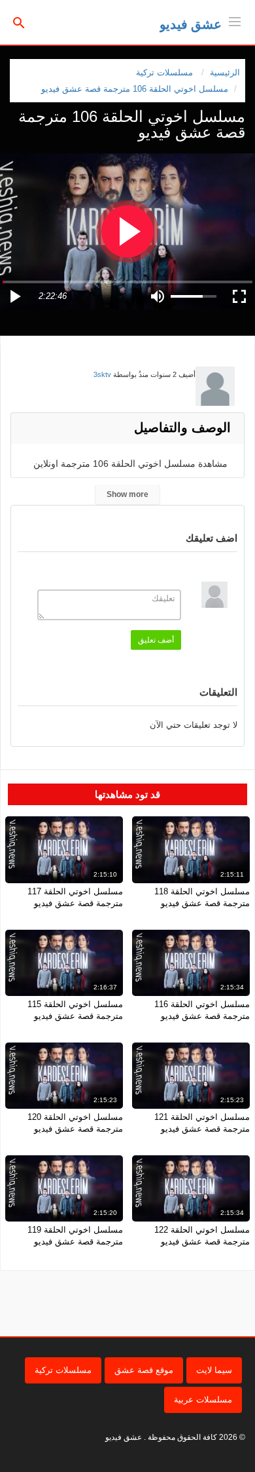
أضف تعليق (156, 640)
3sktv (102, 374)
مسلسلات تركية (63, 1370)
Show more (127, 494)
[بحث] (19, 21)
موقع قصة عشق (143, 1370)
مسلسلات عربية (203, 1399)
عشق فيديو (191, 24)
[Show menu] (234, 20)
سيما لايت (214, 1370)
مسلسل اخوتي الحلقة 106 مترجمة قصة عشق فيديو (134, 89)
